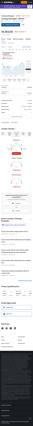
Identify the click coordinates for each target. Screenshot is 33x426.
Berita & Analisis (18, 39)
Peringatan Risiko (5, 415)
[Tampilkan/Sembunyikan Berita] (11, 47)
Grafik (9, 39)
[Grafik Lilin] (3, 47)
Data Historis (11, 43)
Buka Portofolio (5, 343)
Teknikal (28, 39)
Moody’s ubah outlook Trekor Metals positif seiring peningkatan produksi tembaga (15, 251)
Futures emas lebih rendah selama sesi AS (14, 231)
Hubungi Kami (21, 343)
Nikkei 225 (18, 291)
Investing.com (4, 275)
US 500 (4, 291)
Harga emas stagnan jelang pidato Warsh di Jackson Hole (15, 272)
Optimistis (17, 211)
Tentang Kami (21, 336)
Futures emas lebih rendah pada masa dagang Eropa (16, 241)
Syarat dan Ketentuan (6, 405)
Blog (2, 336)
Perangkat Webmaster (7, 346)
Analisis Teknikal (7, 129)
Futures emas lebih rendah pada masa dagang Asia (16, 262)
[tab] (9, 134)
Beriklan (20, 340)
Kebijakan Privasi (5, 410)
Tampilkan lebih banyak (16, 116)
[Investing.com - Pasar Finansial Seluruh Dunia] (9, 2)
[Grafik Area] (5, 47)
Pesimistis (17, 203)
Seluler (3, 340)
